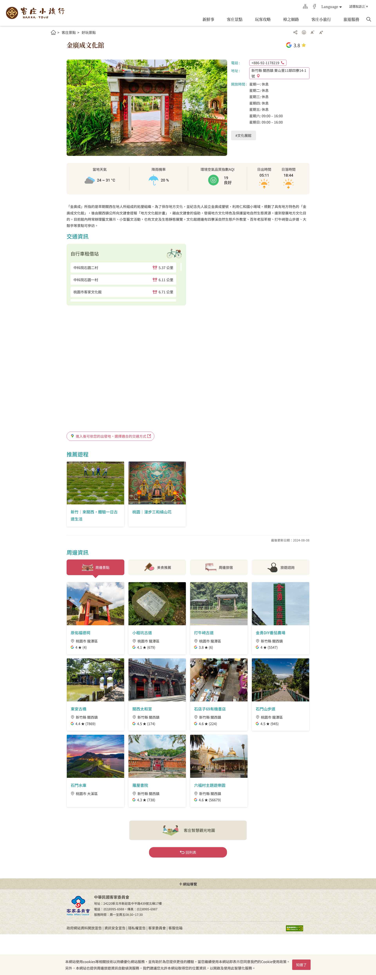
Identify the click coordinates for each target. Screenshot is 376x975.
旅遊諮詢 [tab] (287, 567)
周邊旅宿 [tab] (226, 567)
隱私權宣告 (137, 927)
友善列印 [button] (304, 32)
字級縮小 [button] (312, 32)
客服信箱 (175, 927)
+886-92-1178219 (265, 62)
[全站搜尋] (368, 19)
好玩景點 (89, 32)
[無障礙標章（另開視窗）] (297, 927)
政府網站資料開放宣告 (84, 927)
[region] (126, 282)
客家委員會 (157, 927)
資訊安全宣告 (115, 927)
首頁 (53, 32)
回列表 (191, 852)
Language (329, 6)
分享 (295, 32)
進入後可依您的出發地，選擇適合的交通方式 (111, 436)
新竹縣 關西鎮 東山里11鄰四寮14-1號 (278, 73)
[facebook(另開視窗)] (314, 6)
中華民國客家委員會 (78, 905)
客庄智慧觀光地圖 (199, 830)
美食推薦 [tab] (164, 567)
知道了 (301, 964)
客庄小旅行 (35, 13)
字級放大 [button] (321, 32)
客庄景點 (69, 32)
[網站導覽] (305, 6)
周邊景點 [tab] (102, 567)
